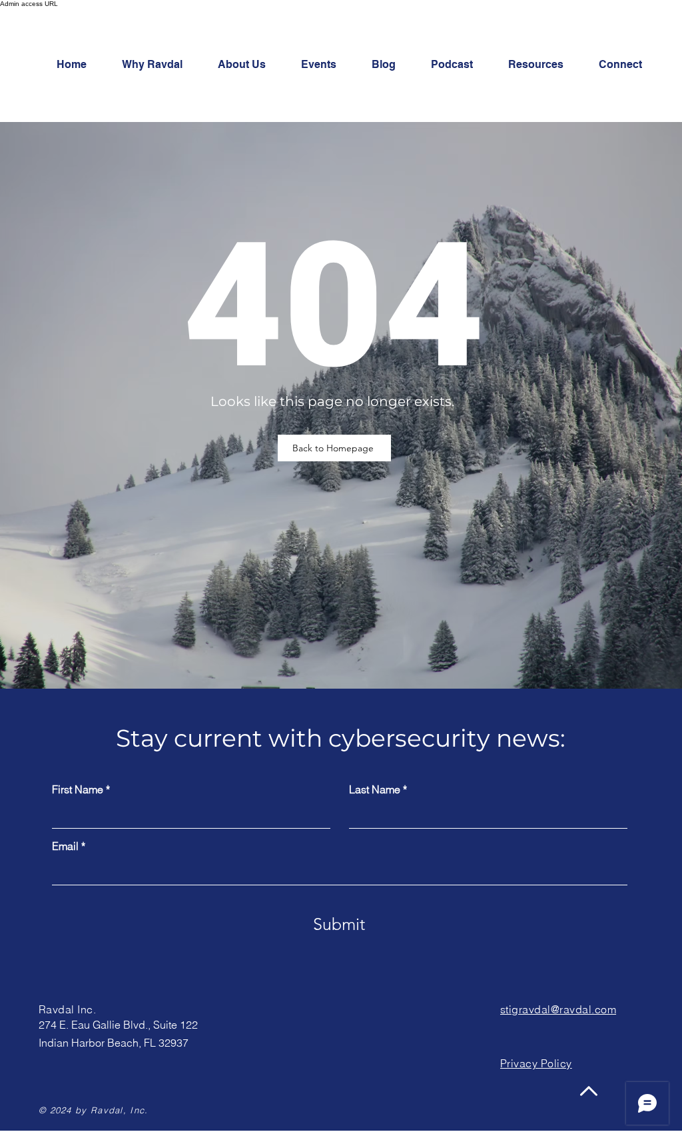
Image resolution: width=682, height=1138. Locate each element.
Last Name (374, 789)
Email (65, 846)
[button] (628, 64)
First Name (77, 789)
